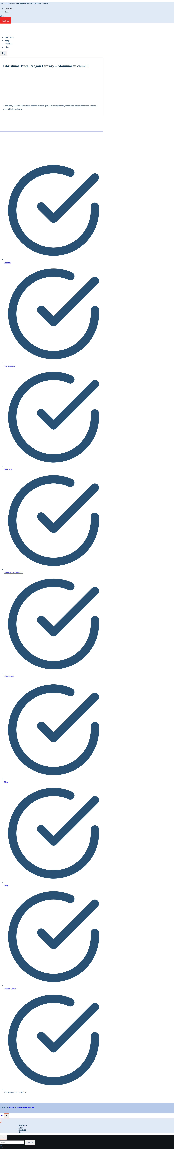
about (11, 1107)
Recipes (7, 263)
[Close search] (3, 1137)
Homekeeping (9, 366)
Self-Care (8, 469)
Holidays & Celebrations (13, 573)
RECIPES (5, 21)
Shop (7, 41)
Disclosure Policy (25, 1107)
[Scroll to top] (2, 1116)
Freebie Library (10, 989)
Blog (7, 47)
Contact (7, 12)
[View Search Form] (3, 53)
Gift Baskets (9, 676)
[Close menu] (0, 1121)
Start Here (8, 8)
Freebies (8, 44)
